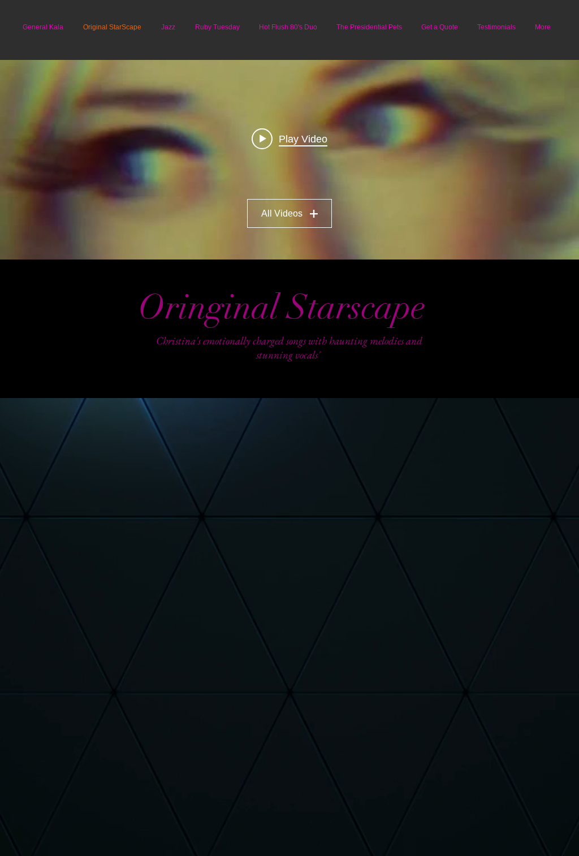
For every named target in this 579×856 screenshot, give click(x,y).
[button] (542, 27)
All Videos (282, 213)
